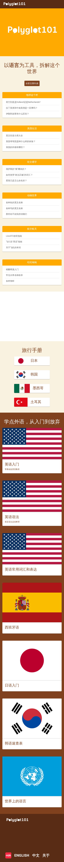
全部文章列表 (32, 83)
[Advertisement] (32, 316)
